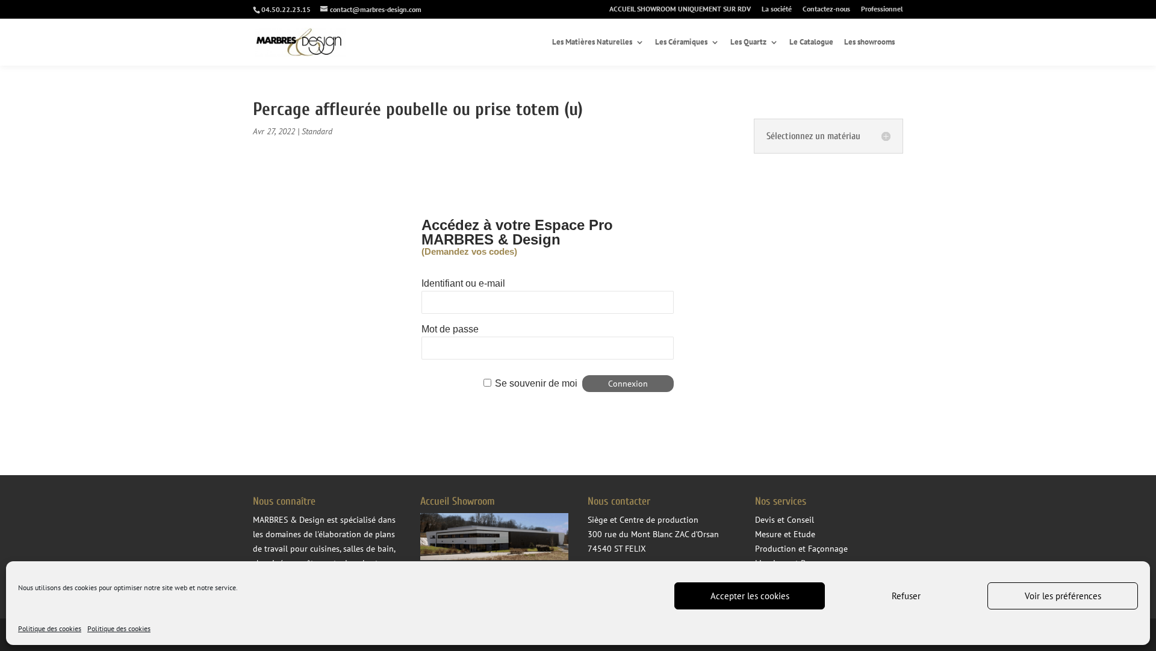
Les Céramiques (681, 42)
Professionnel (882, 9)
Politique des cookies (49, 628)
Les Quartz (748, 42)
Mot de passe (450, 329)
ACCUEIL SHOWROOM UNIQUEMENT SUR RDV (680, 9)
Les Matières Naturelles (592, 42)
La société (777, 9)
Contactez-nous (826, 9)
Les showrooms (869, 42)
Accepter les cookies (749, 596)
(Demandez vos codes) (469, 251)
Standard (317, 131)
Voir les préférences (1063, 596)
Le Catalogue (811, 42)
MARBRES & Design (289, 519)
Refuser (906, 596)
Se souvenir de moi (536, 383)
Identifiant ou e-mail (463, 283)
